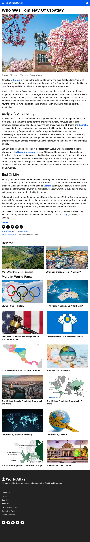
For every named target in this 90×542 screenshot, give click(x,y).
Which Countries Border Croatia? (17, 272)
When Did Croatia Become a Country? (63, 272)
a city (64, 214)
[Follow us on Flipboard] (3, 522)
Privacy (4, 496)
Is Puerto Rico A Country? (59, 465)
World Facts (24, 231)
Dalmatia (83, 125)
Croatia (16, 80)
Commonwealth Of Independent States (65, 337)
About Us (5, 504)
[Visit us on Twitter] (13, 522)
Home (4, 489)
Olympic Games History (13, 306)
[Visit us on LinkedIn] (22, 522)
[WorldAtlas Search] (87, 3)
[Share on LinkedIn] (21, 227)
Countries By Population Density (17, 435)
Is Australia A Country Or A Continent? (65, 306)
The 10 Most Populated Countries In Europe (22, 465)
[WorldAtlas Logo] (15, 3)
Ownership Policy (8, 515)
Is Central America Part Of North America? (21, 370)
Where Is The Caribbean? (58, 370)
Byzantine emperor (26, 152)
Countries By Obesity (57, 435)
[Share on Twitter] (12, 227)
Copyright (5, 500)
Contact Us (6, 493)
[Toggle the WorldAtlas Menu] (3, 3)
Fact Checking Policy (9, 507)
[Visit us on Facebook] (8, 522)
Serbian (47, 186)
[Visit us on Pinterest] (17, 522)
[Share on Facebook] (8, 227)
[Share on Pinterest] (17, 227)
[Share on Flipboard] (3, 227)
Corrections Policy (8, 511)
